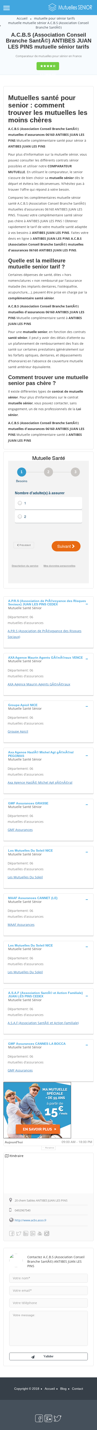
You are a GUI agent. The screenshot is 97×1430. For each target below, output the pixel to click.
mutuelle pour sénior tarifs (54, 18)
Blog (63, 1388)
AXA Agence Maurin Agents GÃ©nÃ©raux (39, 684)
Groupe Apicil (18, 731)
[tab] (48, 603)
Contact (77, 1388)
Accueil (22, 18)
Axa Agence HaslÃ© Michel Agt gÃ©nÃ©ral (40, 782)
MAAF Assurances (21, 924)
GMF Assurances (20, 830)
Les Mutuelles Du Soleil (25, 877)
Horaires (49, 1148)
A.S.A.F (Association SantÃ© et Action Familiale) (43, 1023)
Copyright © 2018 (26, 1388)
